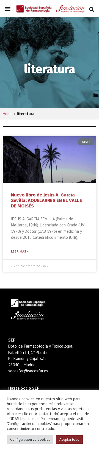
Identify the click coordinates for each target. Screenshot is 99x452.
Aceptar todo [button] (69, 439)
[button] (7, 8)
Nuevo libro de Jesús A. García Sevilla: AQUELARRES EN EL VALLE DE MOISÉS (46, 200)
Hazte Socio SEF (23, 388)
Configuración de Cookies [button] (30, 439)
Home (8, 113)
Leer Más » (20, 251)
